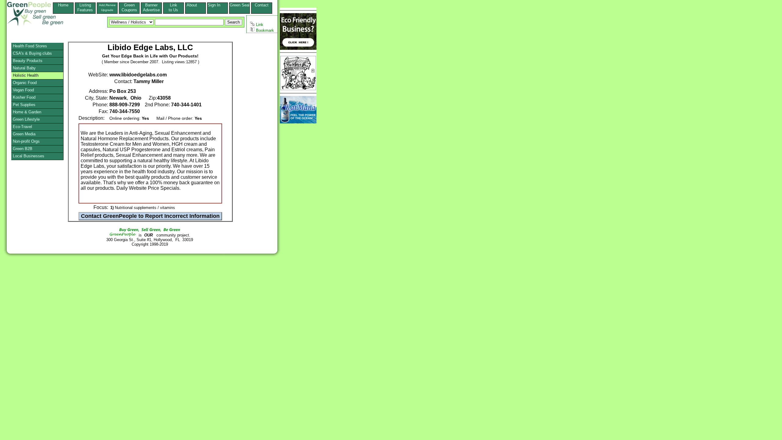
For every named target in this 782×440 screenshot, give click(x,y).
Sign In (218, 5)
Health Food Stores (30, 46)
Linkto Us (173, 7)
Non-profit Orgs (26, 141)
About (195, 5)
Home (63, 5)
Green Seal (240, 5)
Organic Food (25, 82)
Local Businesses (28, 156)
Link (259, 24)
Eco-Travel (22, 126)
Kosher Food (24, 97)
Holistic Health (25, 75)
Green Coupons (129, 7)
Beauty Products (27, 60)
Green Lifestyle (26, 119)
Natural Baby (24, 68)
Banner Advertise (151, 7)
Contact (262, 7)
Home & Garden (27, 112)
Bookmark (264, 30)
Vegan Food (23, 90)
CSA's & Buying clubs (32, 53)
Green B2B (22, 148)
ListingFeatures (85, 7)
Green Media (24, 134)
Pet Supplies (24, 104)
